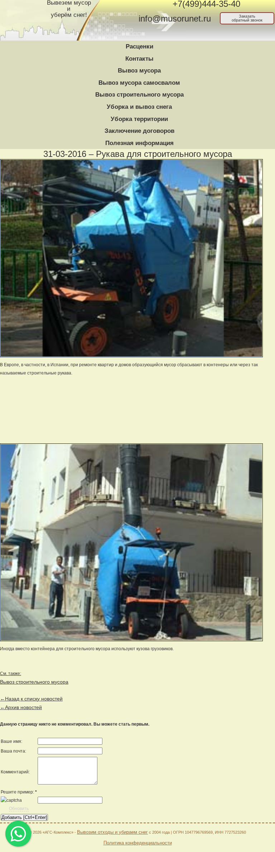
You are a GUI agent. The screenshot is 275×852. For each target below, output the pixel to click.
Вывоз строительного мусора (139, 94)
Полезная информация (139, 143)
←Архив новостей (21, 707)
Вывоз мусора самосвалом (139, 82)
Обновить (19, 808)
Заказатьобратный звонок (247, 18)
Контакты (139, 58)
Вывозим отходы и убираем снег (112, 832)
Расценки (139, 46)
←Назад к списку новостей (31, 699)
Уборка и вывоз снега (139, 106)
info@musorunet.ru (175, 18)
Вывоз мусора (139, 70)
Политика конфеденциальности (137, 843)
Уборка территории (139, 119)
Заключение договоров (139, 130)
